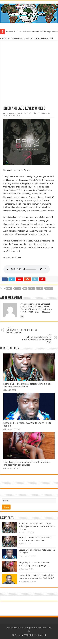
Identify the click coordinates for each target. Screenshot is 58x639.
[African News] (29, 12)
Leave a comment (13, 115)
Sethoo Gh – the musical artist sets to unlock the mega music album (27, 385)
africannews (10, 113)
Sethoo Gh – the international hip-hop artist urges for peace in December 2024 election (37, 526)
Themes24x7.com (44, 627)
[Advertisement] (29, 76)
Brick (17, 288)
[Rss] (29, 631)
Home (3, 38)
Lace (32, 288)
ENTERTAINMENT (16, 38)
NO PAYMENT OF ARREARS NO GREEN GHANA (21, 330)
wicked (49, 288)
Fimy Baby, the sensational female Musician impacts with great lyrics (26, 463)
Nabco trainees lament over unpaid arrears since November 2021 (37, 338)
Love (40, 288)
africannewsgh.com (26, 627)
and (9, 288)
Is (25, 288)
